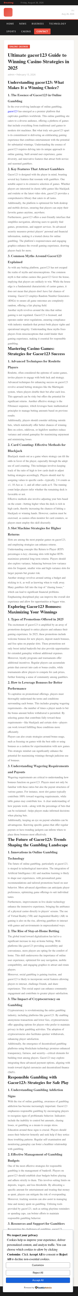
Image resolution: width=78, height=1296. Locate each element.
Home (10, 23)
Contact (42, 31)
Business (38, 23)
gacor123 (13, 111)
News (22, 23)
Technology (57, 23)
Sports (11, 31)
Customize (38, 1265)
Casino (26, 31)
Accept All (38, 1280)
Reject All (38, 1272)
